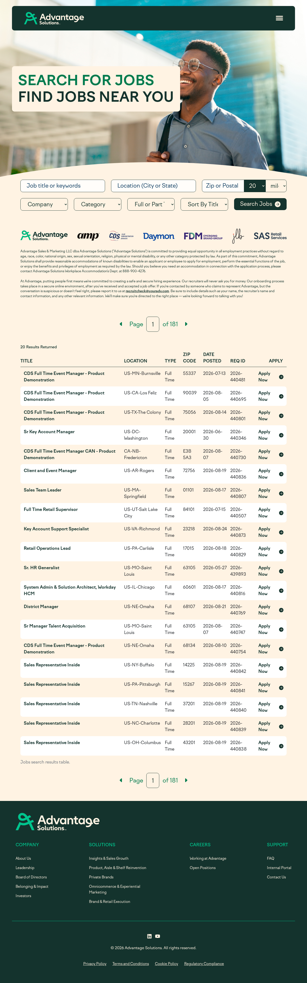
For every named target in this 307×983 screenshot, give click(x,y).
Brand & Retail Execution (109, 902)
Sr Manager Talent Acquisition (54, 626)
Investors (23, 896)
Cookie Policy (166, 964)
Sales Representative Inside (52, 665)
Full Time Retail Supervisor (51, 509)
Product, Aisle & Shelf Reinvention (117, 868)
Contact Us (276, 877)
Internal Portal (279, 868)
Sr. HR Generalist (41, 567)
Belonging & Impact (32, 886)
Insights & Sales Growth (109, 858)
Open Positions (203, 868)
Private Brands (101, 877)
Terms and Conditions (130, 964)
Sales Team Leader (42, 490)
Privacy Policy (94, 964)
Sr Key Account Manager (49, 431)
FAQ (270, 858)
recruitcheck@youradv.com (147, 291)
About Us (23, 858)
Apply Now (270, 377)
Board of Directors (31, 877)
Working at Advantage (208, 858)
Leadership (25, 868)
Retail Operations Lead (47, 548)
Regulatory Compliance (204, 964)
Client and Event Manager (50, 470)
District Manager (41, 606)
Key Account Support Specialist (56, 529)
